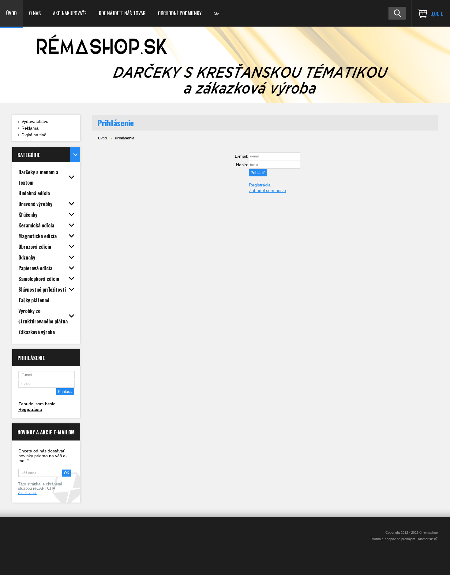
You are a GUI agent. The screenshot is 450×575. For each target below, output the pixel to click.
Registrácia (30, 409)
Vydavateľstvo (34, 121)
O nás (35, 13)
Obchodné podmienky (180, 13)
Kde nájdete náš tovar (122, 13)
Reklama (30, 128)
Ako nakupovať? (70, 13)
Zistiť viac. (27, 493)
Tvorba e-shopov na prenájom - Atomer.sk (402, 539)
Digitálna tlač (33, 134)
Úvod (11, 13)
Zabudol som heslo (36, 403)
